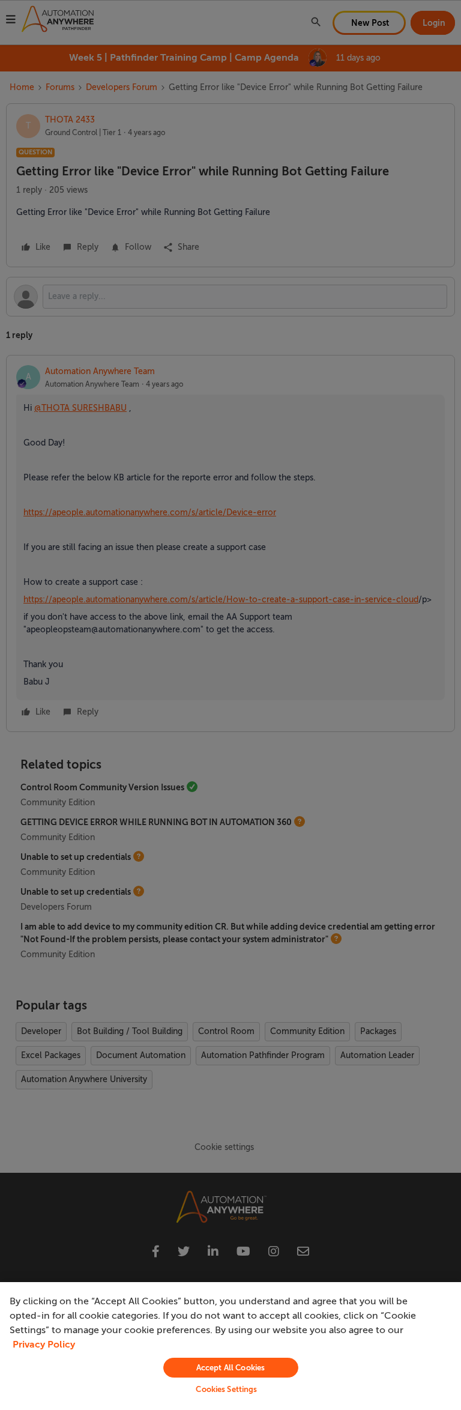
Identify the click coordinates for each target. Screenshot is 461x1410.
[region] (230, 1346)
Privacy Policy (44, 1344)
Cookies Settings (226, 1389)
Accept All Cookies (230, 1367)
